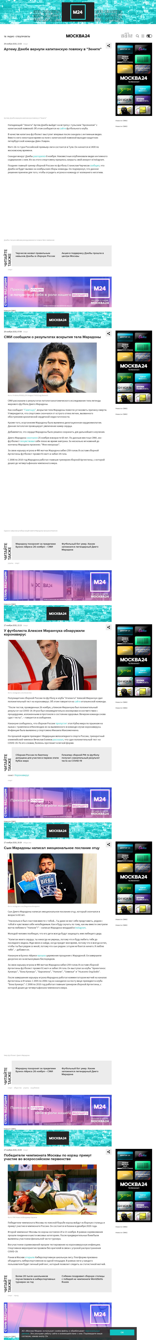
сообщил (95, 165)
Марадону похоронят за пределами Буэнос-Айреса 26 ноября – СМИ (36, 545)
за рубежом (34, 1088)
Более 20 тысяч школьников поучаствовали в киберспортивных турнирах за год (35, 1279)
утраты (10, 563)
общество (18, 1088)
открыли (30, 1257)
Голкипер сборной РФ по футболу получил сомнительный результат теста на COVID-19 (81, 758)
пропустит (61, 723)
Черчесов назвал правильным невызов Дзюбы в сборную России (35, 255)
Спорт (25, 44)
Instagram (80, 927)
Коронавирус (22, 775)
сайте (63, 128)
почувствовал (27, 441)
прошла (41, 955)
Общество (27, 843)
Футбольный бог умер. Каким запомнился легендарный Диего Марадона (80, 546)
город (16, 1295)
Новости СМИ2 (10, 311)
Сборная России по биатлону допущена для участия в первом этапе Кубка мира (37, 758)
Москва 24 (78, 36)
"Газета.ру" (29, 410)
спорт (10, 270)
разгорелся (39, 156)
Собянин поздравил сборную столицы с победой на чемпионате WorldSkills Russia (83, 1279)
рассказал (58, 739)
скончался (32, 438)
